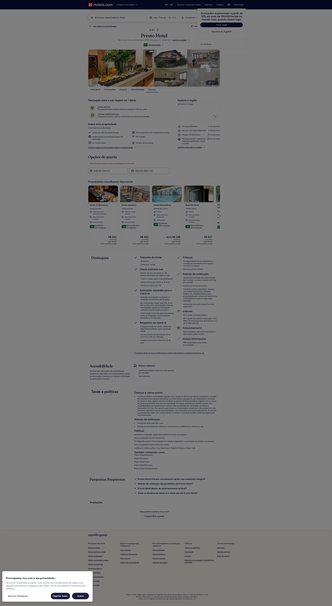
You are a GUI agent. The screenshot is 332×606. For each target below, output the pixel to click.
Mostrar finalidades (18, 596)
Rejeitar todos (60, 596)
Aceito (80, 596)
